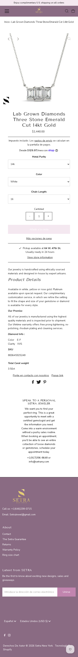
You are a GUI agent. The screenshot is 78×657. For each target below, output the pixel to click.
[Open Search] (66, 11)
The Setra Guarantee (14, 539)
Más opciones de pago (39, 238)
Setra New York (44, 645)
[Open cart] (73, 11)
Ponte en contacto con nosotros (31, 375)
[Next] (18, 39)
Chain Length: (39, 191)
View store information (40, 257)
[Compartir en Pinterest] (44, 383)
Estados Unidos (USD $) (34, 621)
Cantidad (39, 209)
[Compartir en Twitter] (39, 383)
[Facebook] (4, 635)
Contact (6, 534)
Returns (6, 544)
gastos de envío (43, 140)
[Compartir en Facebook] (33, 383)
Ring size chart (10, 555)
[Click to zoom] (69, 39)
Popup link (57, 375)
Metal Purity (39, 156)
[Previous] (9, 39)
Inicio (7, 22)
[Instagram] (9, 635)
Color (39, 174)
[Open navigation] (10, 11)
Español (9, 621)
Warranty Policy (11, 549)
